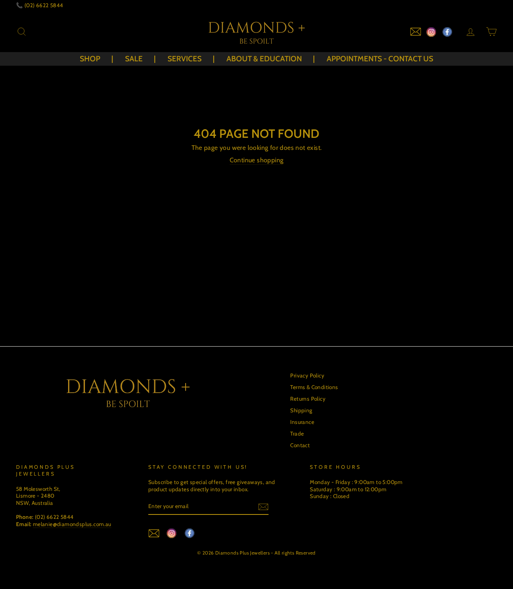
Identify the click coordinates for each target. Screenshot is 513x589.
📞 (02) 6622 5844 (39, 5)
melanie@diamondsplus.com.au (72, 524)
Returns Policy (307, 398)
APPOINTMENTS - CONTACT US (380, 58)
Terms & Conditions (314, 387)
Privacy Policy (307, 375)
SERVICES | (191, 58)
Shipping (301, 410)
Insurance (302, 422)
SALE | (140, 58)
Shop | (96, 58)
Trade (297, 433)
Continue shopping (257, 160)
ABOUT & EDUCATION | (270, 58)
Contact (300, 445)
